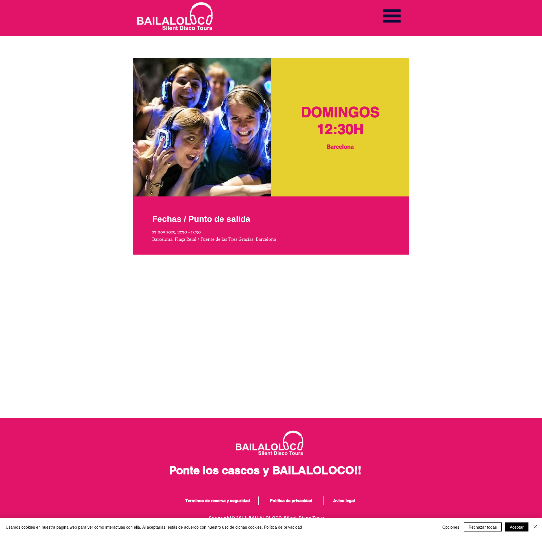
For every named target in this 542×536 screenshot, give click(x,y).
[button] (391, 16)
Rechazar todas (483, 527)
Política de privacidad (283, 527)
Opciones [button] (450, 527)
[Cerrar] (535, 526)
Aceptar (517, 527)
